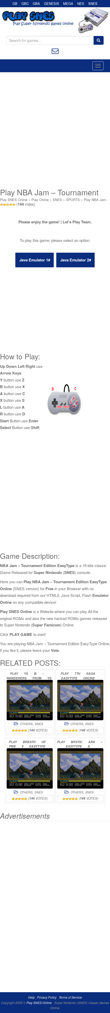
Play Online (40, 199)
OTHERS (26, 724)
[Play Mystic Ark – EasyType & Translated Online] (80, 768)
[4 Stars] (10, 204)
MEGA (68, 3)
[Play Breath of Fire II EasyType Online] (29, 768)
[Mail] (55, 50)
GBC (25, 3)
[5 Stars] (13, 204)
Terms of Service (70, 997)
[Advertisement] (55, 130)
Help (31, 997)
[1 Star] (1, 204)
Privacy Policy (47, 997)
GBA (36, 3)
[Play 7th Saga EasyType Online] (80, 700)
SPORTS (73, 199)
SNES (92, 3)
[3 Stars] (7, 204)
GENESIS (51, 3)
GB (15, 3)
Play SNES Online (13, 199)
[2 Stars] (4, 204)
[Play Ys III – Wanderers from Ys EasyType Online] (29, 700)
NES (80, 3)
